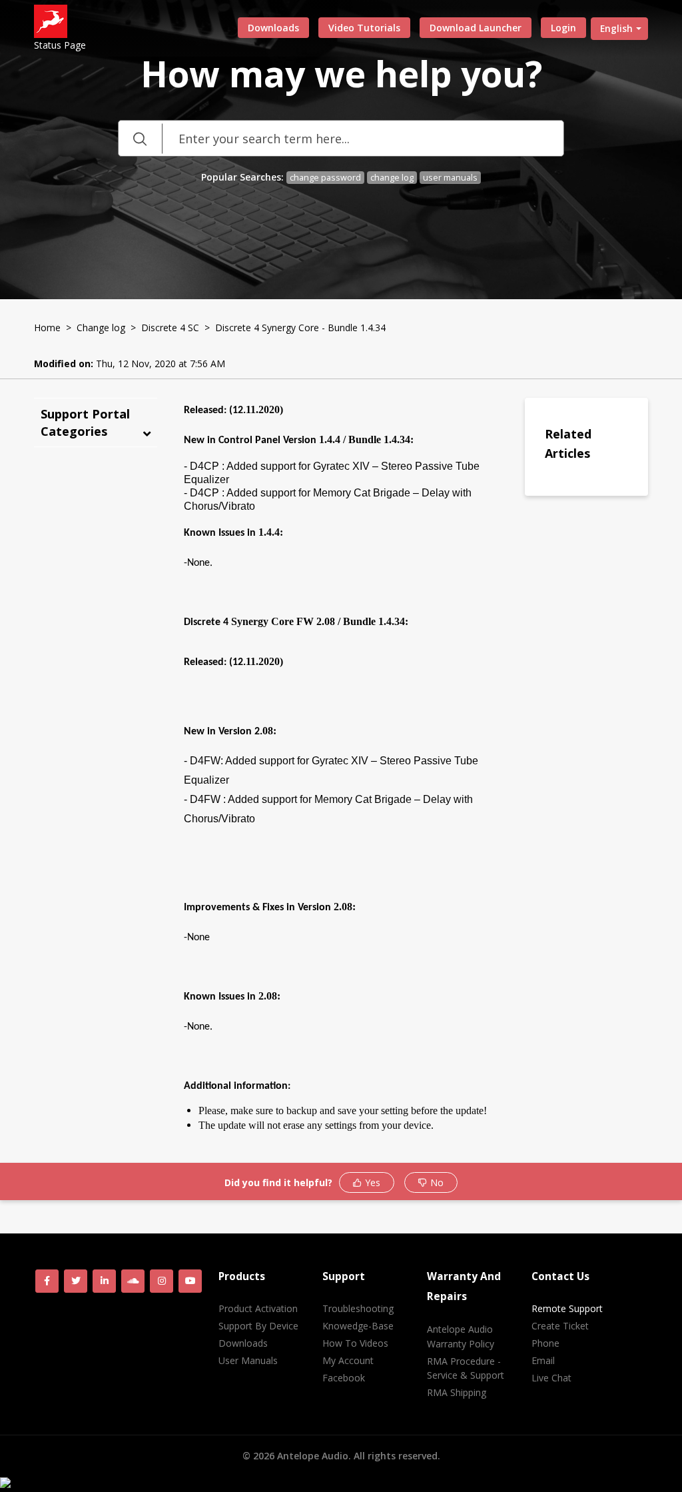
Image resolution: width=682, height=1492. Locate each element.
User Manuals (248, 1360)
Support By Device (258, 1325)
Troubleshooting (358, 1308)
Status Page (60, 45)
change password (325, 177)
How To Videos (355, 1343)
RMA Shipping (456, 1392)
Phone (545, 1343)
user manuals (450, 177)
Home (47, 327)
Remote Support (567, 1308)
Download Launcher (475, 27)
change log (392, 177)
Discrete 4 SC (170, 327)
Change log (101, 327)
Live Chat (551, 1377)
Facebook (343, 1377)
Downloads (273, 27)
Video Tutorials (364, 27)
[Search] (140, 138)
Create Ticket (560, 1325)
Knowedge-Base (358, 1325)
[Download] (316, 585)
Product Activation (258, 1308)
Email (543, 1360)
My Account (348, 1360)
